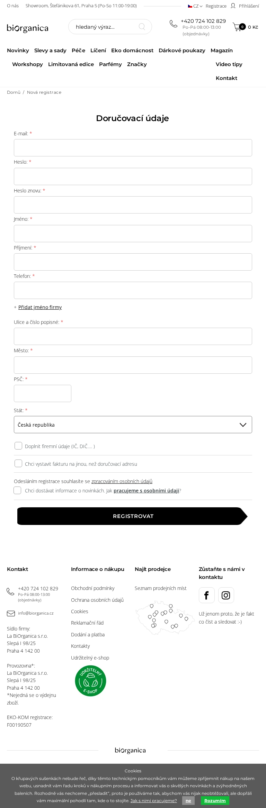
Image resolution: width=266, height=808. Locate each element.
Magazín (222, 50)
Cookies (79, 611)
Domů (14, 92)
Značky (137, 64)
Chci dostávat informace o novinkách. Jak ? (103, 490)
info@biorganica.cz (36, 613)
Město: (23, 350)
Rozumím (215, 800)
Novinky (18, 50)
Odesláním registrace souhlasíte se (83, 481)
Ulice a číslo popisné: (39, 322)
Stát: (21, 410)
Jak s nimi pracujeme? (154, 800)
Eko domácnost (132, 50)
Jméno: (23, 219)
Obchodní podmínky (92, 588)
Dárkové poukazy (182, 50)
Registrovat (133, 516)
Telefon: (24, 276)
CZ (196, 6)
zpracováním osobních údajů (121, 481)
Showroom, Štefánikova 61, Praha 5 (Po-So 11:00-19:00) (81, 5)
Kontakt (226, 78)
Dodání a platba (88, 634)
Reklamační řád (87, 622)
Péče (78, 50)
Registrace (216, 6)
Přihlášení (248, 6)
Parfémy (110, 64)
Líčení (98, 50)
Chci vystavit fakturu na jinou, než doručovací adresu (81, 464)
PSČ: (21, 379)
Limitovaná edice (71, 64)
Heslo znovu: (29, 190)
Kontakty (80, 646)
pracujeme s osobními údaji (146, 490)
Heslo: (23, 161)
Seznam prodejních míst (161, 588)
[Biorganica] (31, 27)
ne (188, 800)
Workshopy (27, 64)
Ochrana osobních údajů (97, 600)
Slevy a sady (50, 50)
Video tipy (229, 64)
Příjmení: (25, 247)
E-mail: (23, 133)
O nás (13, 5)
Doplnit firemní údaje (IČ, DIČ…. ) (60, 446)
